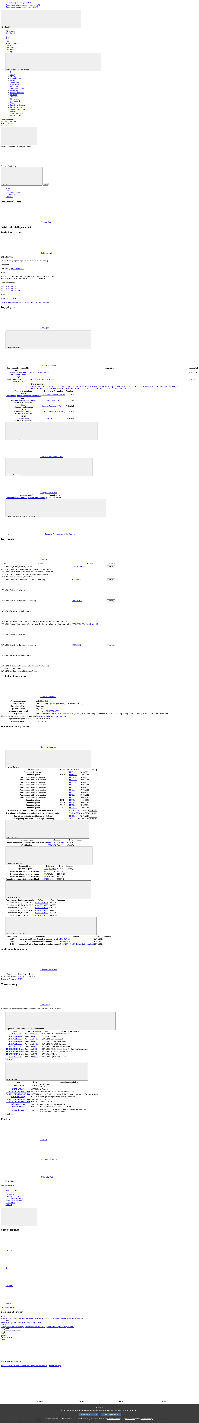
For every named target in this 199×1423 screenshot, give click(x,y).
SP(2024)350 (48, 879)
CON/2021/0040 (65, 944)
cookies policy (130, 1419)
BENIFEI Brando (15, 1036)
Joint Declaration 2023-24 (10, 290)
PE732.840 (73, 790)
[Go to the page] (89, 598)
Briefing (21, 977)
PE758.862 (76, 624)
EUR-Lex (22, 979)
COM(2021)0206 (78, 567)
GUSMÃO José (18, 1110)
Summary (111, 566)
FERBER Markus (18, 1107)
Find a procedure (7, 123)
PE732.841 (73, 792)
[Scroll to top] (19, 1217)
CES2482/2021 (64, 939)
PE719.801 (73, 800)
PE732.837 (73, 782)
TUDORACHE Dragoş (15, 1049)
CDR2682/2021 (65, 941)
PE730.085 (73, 805)
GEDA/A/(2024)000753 (89, 624)
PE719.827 (73, 808)
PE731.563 (73, 772)
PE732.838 (73, 785)
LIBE (35, 1049)
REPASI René (18, 1085)
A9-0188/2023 (77, 580)
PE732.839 (73, 787)
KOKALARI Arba (18, 1089)
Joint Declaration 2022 (9, 288)
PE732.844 (73, 797)
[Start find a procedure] (19, 136)
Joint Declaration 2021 (9, 286)
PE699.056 (73, 775)
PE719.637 (73, 803)
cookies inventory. (147, 1419)
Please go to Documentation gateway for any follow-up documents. (25, 302)
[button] (35, 1357)
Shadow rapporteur (37, 384)
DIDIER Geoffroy (18, 1097)
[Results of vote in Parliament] (89, 619)
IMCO (35, 1034)
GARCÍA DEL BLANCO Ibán (18, 1092)
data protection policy (114, 1419)
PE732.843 (73, 795)
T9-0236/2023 (77, 601)
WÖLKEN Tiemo (18, 1104)
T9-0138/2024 (77, 645)
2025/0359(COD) (17, 269)
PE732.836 (73, 780)
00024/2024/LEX (54, 845)
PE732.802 (73, 777)
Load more (9, 1059)
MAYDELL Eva (15, 1034)
